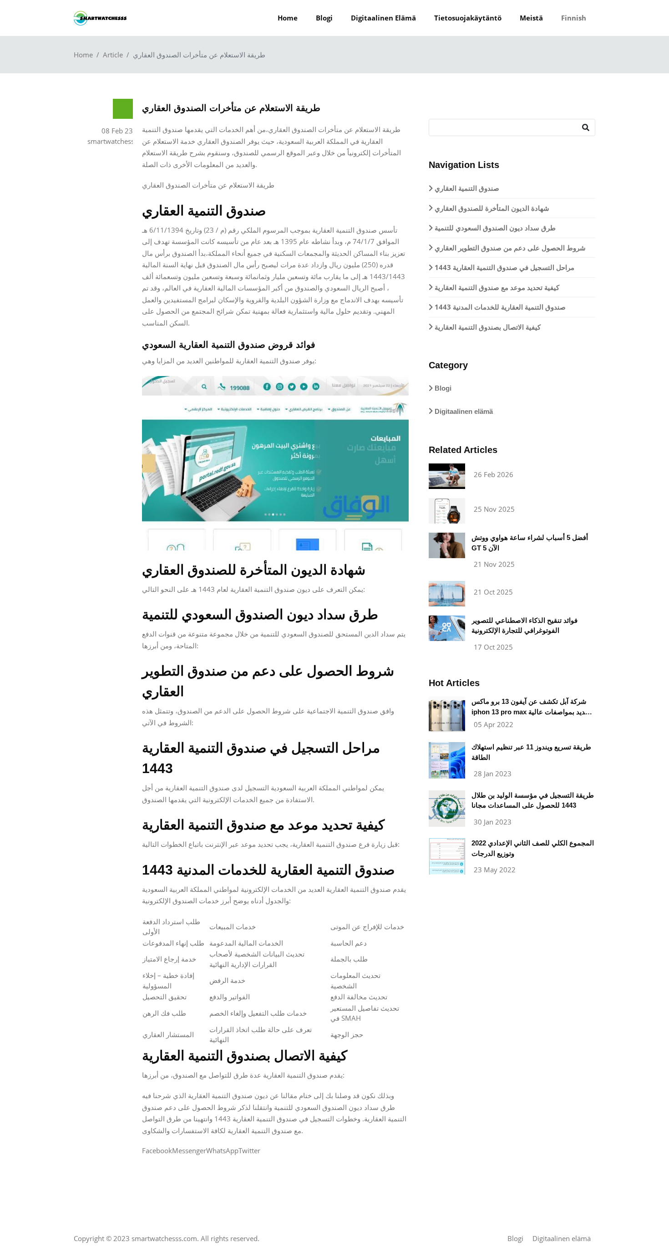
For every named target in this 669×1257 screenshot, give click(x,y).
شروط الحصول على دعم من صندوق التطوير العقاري (509, 247)
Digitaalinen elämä (383, 17)
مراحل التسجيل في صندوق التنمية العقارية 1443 (503, 267)
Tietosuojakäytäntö (468, 17)
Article (113, 54)
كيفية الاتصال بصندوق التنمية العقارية (487, 326)
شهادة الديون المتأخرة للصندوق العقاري (491, 208)
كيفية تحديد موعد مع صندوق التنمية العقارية (496, 287)
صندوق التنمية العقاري (466, 188)
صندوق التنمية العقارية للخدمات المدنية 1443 (499, 306)
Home (288, 17)
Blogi (324, 17)
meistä (531, 17)
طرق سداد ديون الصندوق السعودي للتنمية (494, 227)
